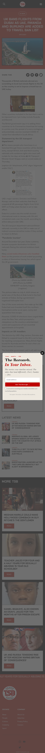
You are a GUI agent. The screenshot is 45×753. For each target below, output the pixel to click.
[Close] (42, 353)
